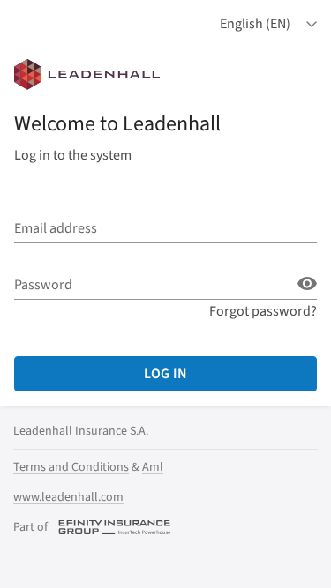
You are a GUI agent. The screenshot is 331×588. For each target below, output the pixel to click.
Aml (152, 467)
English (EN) (255, 23)
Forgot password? (263, 311)
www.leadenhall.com (68, 497)
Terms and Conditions (71, 467)
